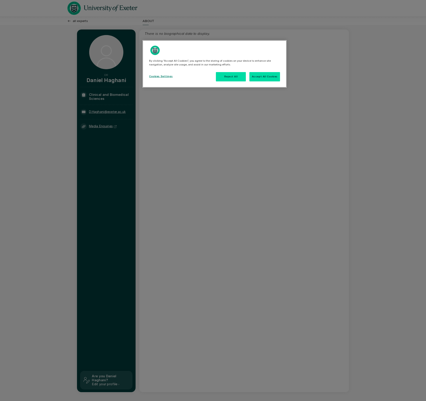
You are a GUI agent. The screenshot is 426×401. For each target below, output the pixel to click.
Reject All (231, 76)
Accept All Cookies (265, 76)
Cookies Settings (161, 76)
